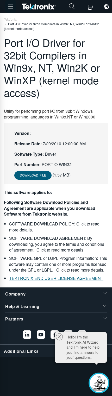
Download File (33, 175)
